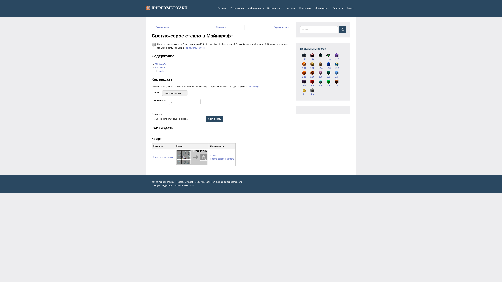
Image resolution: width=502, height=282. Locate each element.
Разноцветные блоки (195, 48)
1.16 (304, 68)
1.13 (329, 68)
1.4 (320, 85)
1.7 (336, 77)
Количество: (160, 100)
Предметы (221, 27)
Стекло (213, 156)
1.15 (312, 68)
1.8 (328, 77)
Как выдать (160, 64)
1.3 (328, 85)
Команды (290, 8)
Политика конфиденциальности (226, 182)
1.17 (337, 59)
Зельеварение (274, 8)
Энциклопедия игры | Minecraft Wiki (171, 185)
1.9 (320, 77)
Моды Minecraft (202, 182)
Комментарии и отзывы (163, 182)
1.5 (312, 85)
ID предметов (237, 8)
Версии (336, 8)
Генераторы (305, 8)
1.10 (312, 77)
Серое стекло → (281, 27)
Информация (254, 8)
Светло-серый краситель (222, 159)
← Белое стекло (161, 27)
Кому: (157, 92)
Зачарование (322, 8)
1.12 (337, 68)
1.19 (320, 59)
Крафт (161, 71)
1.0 (312, 94)
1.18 (329, 59)
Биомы (349, 8)
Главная (222, 8)
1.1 (304, 94)
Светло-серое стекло (163, 157)
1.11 (304, 77)
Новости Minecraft (184, 182)
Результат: (157, 114)
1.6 (304, 85)
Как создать (160, 67)
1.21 (304, 59)
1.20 (312, 59)
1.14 (320, 68)
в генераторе (254, 86)
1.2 (336, 85)
